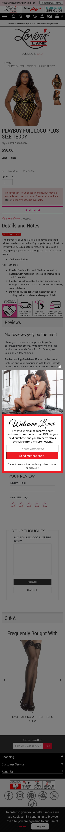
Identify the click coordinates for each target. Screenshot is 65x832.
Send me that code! (32, 456)
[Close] (59, 366)
